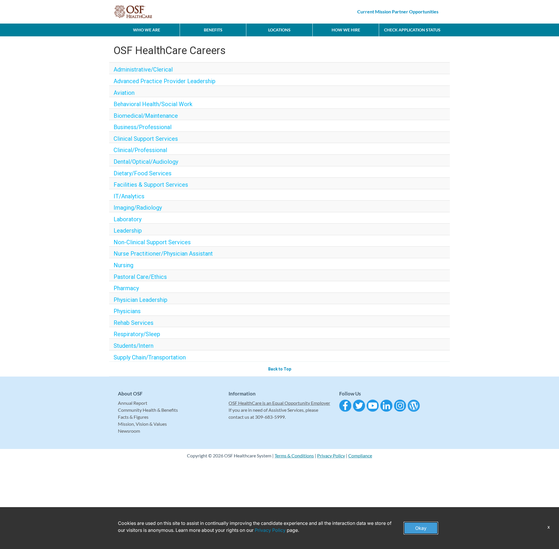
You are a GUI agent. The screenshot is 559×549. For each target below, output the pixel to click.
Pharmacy (126, 288)
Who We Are (146, 29)
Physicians (127, 311)
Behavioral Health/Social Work (153, 104)
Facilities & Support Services (151, 184)
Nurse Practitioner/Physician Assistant (163, 253)
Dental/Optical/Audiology (146, 161)
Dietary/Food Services (142, 173)
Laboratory (127, 219)
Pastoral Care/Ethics (140, 276)
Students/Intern (133, 345)
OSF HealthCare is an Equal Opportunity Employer (279, 403)
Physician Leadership (140, 299)
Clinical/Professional (140, 150)
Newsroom (129, 431)
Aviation (124, 92)
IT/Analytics (129, 196)
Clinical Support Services (146, 138)
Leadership (128, 230)
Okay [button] (421, 528)
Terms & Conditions (294, 455)
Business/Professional (142, 127)
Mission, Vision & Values (142, 424)
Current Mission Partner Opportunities (397, 11)
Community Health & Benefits (148, 410)
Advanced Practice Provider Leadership (164, 81)
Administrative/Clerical (143, 69)
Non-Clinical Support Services (152, 242)
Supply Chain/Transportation (150, 357)
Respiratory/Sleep (137, 334)
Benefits (213, 29)
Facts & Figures (133, 417)
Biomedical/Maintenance (146, 115)
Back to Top (279, 369)
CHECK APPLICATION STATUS (412, 29)
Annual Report (132, 403)
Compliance (360, 455)
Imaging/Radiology (138, 207)
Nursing (123, 265)
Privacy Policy (331, 455)
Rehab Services (133, 322)
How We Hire (346, 29)
